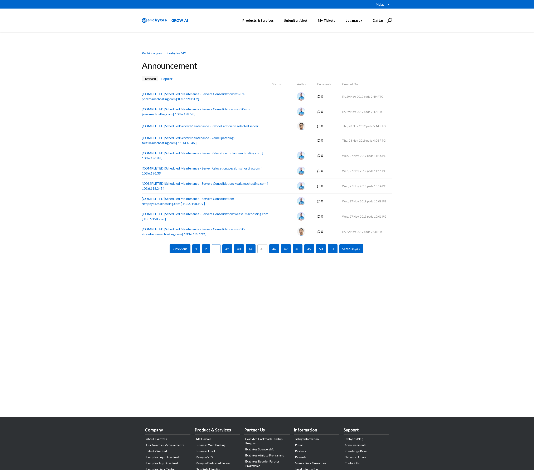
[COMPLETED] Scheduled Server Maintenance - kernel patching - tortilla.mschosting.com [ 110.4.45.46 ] (189, 140)
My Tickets (326, 20)
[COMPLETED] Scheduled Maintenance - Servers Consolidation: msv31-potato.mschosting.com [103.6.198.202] (193, 96)
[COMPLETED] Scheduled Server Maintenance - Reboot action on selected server (200, 126)
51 (332, 249)
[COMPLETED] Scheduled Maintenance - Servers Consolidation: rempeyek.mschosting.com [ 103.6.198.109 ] (188, 201)
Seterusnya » (351, 249)
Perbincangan (152, 53)
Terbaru (150, 79)
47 (286, 249)
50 (321, 249)
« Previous (180, 249)
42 (227, 249)
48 (297, 249)
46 (274, 249)
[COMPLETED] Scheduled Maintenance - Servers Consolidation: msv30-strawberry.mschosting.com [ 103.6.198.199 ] (193, 231)
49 (309, 249)
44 (250, 249)
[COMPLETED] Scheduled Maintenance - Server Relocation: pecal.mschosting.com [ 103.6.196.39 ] (202, 170)
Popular (167, 79)
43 (239, 249)
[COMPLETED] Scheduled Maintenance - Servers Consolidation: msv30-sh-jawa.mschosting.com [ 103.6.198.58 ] (196, 111)
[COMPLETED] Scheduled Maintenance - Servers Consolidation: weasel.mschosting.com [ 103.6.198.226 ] (205, 216)
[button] (389, 20)
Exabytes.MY (176, 53)
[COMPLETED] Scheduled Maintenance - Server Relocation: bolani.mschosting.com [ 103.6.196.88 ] (202, 155)
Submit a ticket (295, 20)
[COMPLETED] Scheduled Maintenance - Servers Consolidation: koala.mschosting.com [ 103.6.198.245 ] (205, 185)
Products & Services (258, 20)
